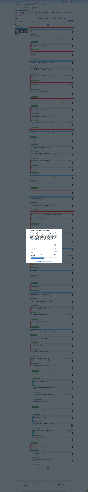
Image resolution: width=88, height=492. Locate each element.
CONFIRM (37, 258)
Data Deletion (39, 261)
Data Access (44, 261)
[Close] (60, 230)
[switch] (55, 245)
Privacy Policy (49, 261)
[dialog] (44, 246)
